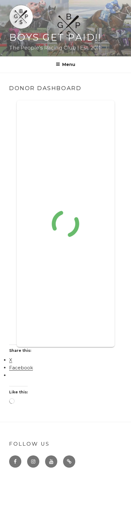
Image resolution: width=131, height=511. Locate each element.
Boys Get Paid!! (55, 37)
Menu (68, 64)
